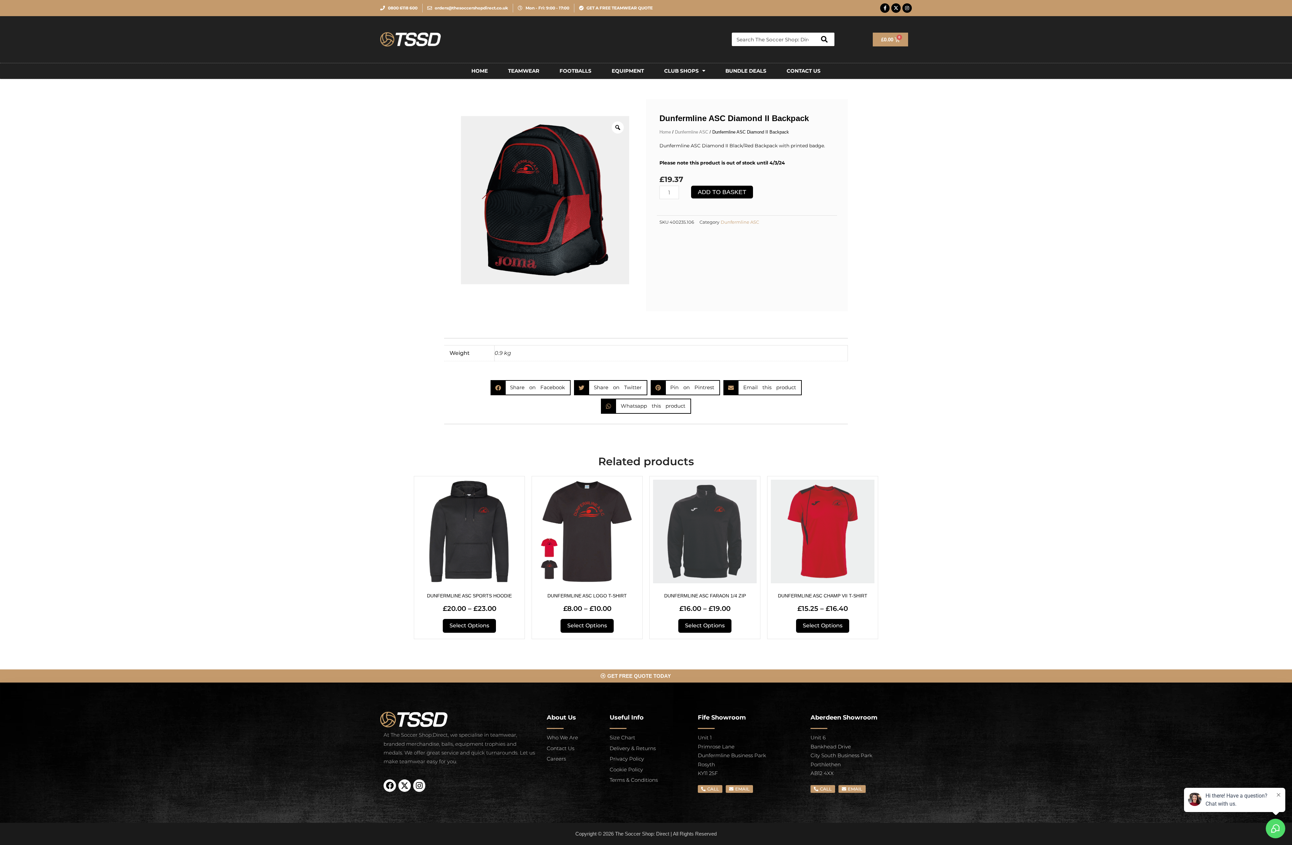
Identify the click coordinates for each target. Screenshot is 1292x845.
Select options (469, 625)
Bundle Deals (745, 71)
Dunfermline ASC (691, 132)
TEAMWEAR (523, 71)
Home (479, 71)
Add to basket (722, 192)
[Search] (824, 39)
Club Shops (681, 71)
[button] (531, 387)
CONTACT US (804, 71)
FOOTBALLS (575, 71)
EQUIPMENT (628, 71)
